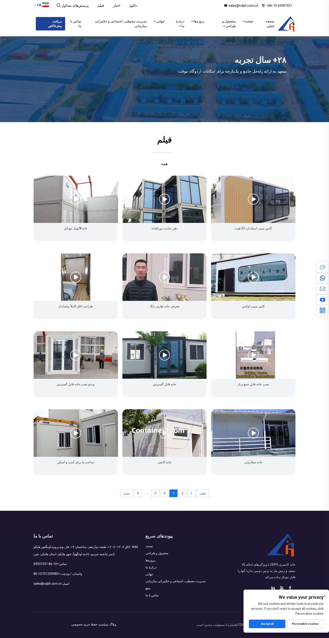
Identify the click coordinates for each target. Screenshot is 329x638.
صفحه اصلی (270, 23)
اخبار (116, 5)
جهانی (160, 21)
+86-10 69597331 (279, 6)
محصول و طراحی (229, 23)
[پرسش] (322, 267)
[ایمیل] (322, 288)
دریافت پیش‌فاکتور (55, 23)
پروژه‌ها (199, 21)
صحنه (249, 21)
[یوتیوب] (322, 299)
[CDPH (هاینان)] (286, 24)
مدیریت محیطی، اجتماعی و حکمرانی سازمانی (121, 23)
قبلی (202, 493)
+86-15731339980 (47, 573)
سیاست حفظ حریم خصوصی (89, 624)
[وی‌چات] (322, 310)
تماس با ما (75, 23)
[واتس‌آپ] (322, 278)
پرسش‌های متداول (75, 5)
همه (164, 163)
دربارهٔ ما (180, 23)
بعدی (126, 493)
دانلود (133, 5)
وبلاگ (112, 624)
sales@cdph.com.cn (243, 6)
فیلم (101, 5)
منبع (148, 588)
